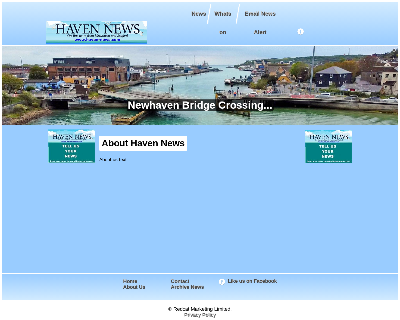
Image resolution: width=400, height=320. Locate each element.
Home (130, 281)
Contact (180, 281)
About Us (134, 287)
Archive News (187, 287)
